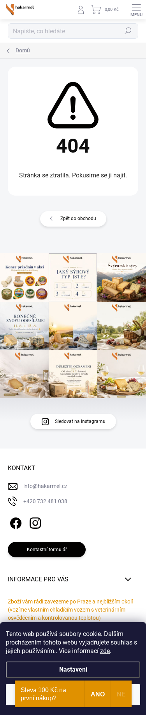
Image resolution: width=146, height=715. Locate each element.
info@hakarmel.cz (45, 486)
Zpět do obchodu (78, 218)
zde (105, 651)
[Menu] (136, 9)
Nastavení (73, 669)
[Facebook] (14, 522)
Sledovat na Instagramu (80, 421)
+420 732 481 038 (45, 501)
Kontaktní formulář (47, 549)
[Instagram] (34, 522)
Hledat (128, 31)
